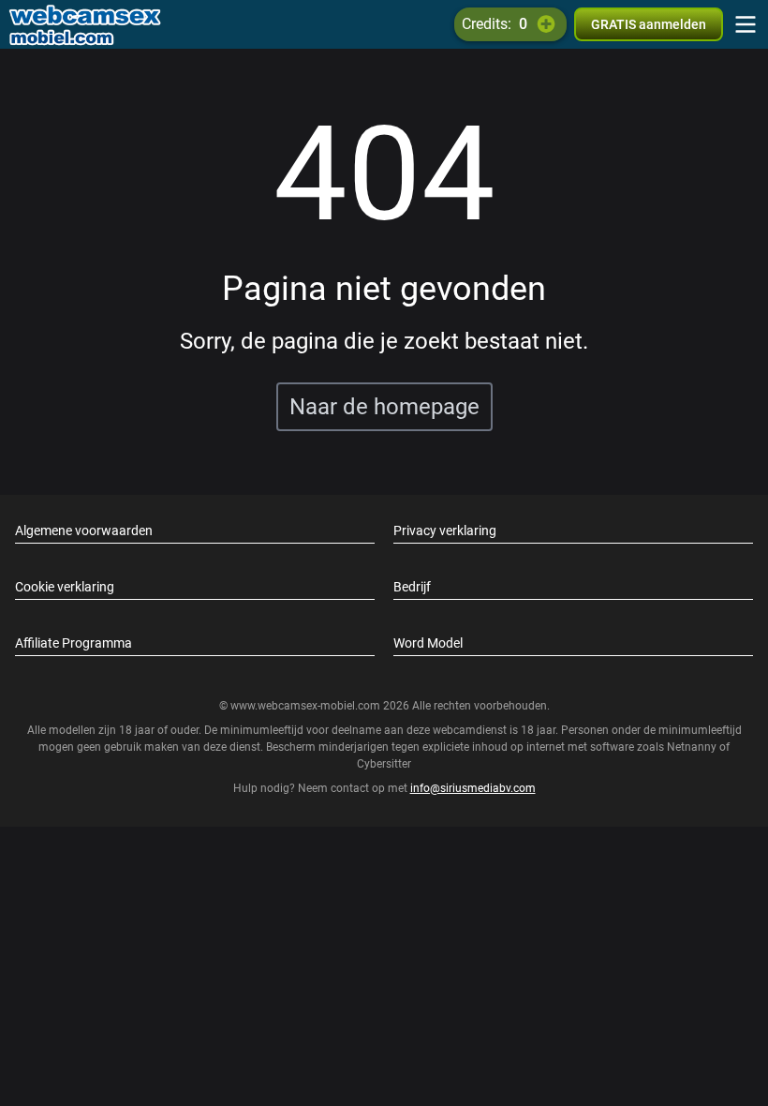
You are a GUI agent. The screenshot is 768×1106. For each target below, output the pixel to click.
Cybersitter (384, 763)
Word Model (428, 642)
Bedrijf (412, 586)
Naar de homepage (384, 407)
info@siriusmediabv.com (473, 788)
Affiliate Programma (73, 642)
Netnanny (693, 747)
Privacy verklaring (444, 530)
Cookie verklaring (64, 586)
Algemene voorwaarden (84, 530)
